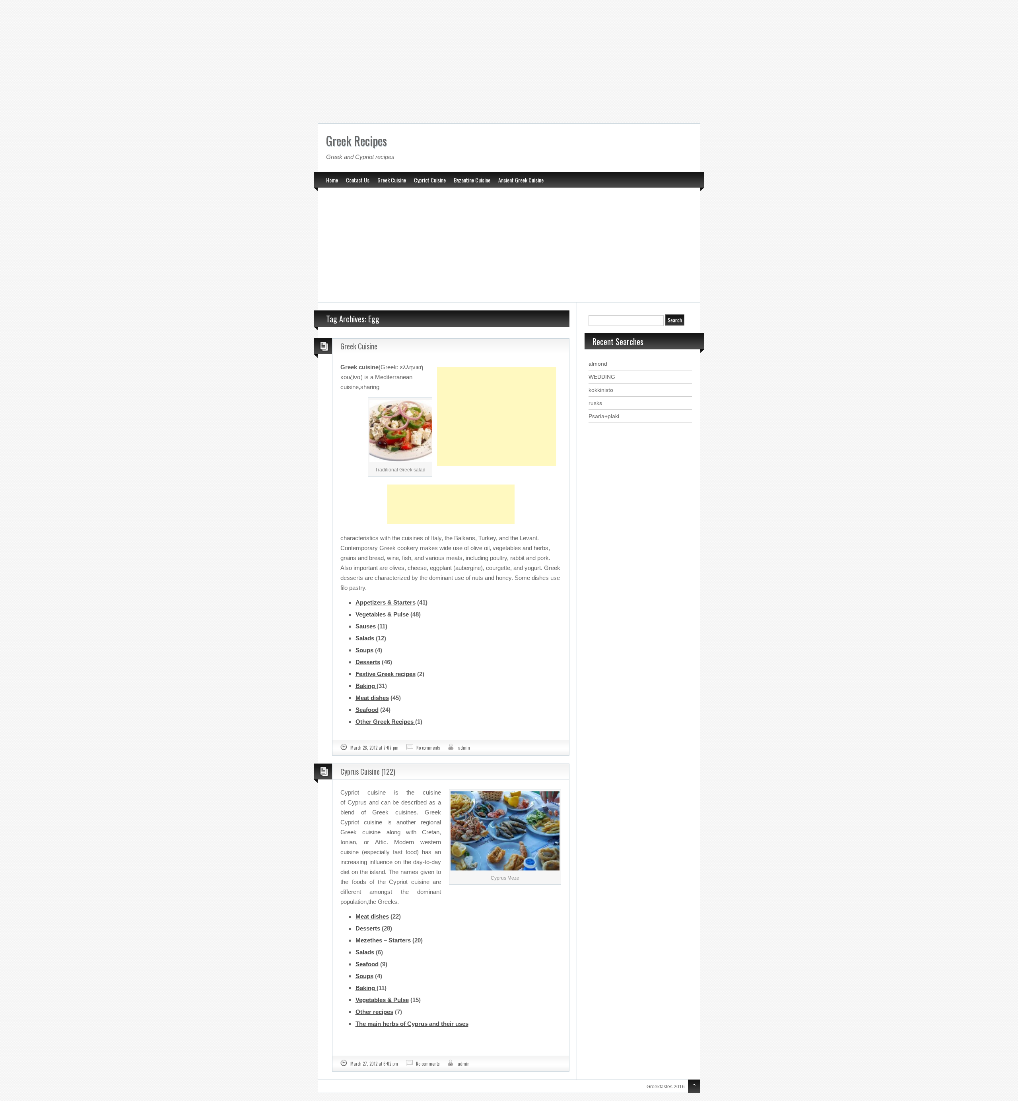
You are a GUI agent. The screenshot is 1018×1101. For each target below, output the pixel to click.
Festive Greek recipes (386, 674)
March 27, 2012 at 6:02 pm (374, 1063)
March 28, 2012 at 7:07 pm (374, 747)
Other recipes (374, 1011)
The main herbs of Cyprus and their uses (412, 1023)
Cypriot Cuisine (430, 180)
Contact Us (357, 180)
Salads (365, 638)
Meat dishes (372, 697)
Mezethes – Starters (383, 940)
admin (464, 747)
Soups (364, 650)
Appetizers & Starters (386, 602)
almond (598, 364)
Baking (366, 685)
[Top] (694, 1086)
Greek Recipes (356, 140)
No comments (428, 747)
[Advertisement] (509, 59)
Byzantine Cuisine (472, 180)
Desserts (368, 662)
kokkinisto (601, 390)
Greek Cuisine (391, 180)
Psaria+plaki (604, 416)
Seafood (367, 709)
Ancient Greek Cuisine (521, 180)
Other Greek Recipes (385, 721)
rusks (595, 403)
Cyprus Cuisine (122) (367, 771)
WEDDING (602, 377)
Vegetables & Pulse (382, 614)
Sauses (366, 626)
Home (332, 180)
